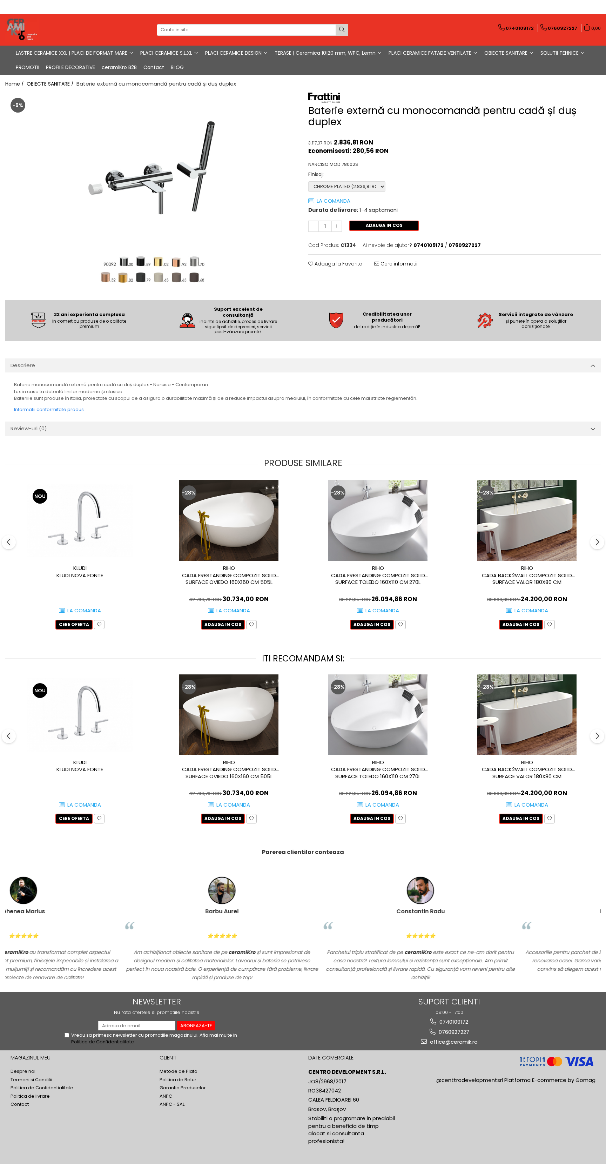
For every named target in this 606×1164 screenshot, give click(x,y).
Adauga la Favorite (337, 263)
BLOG (177, 67)
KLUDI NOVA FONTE (79, 575)
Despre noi (23, 1071)
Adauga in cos (384, 225)
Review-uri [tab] (29, 428)
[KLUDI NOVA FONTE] (80, 520)
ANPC (166, 1096)
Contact (153, 67)
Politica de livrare (30, 1096)
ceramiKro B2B (119, 67)
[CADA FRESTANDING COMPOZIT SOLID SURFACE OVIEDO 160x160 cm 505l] (229, 520)
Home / (15, 83)
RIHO (229, 568)
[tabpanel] (151, 191)
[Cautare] (342, 30)
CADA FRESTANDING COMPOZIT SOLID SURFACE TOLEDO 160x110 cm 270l (378, 579)
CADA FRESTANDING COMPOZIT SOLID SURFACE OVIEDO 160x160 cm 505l (229, 579)
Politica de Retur (178, 1080)
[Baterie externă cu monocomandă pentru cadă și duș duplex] (151, 191)
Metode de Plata (178, 1071)
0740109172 (453, 1021)
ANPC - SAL (172, 1104)
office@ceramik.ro (453, 1041)
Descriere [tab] (23, 365)
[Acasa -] (40, 30)
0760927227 (453, 1032)
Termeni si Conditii (31, 1080)
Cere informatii (398, 263)
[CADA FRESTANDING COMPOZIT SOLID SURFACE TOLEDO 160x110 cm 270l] (378, 520)
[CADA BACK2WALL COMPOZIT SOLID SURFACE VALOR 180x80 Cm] (527, 520)
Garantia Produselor (183, 1088)
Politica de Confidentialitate (102, 1041)
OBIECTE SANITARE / (51, 83)
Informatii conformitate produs (49, 409)
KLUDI (80, 568)
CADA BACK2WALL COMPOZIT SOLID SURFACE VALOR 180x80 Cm (527, 579)
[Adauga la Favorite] (99, 625)
